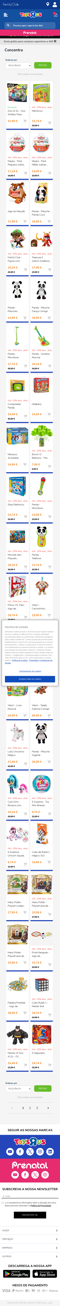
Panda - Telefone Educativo (37, 557)
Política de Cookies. (20, 660)
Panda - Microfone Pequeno (37, 507)
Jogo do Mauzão (16, 211)
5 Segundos (38, 1053)
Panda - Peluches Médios (13, 310)
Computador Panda (14, 405)
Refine (43, 65)
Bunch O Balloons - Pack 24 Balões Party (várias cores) (40, 456)
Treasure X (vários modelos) (41, 259)
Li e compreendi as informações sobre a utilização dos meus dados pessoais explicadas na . (30, 1204)
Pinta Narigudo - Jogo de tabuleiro (41, 955)
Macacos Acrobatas (13, 456)
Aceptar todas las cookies (30, 679)
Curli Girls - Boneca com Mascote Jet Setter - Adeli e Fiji (16, 804)
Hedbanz (37, 404)
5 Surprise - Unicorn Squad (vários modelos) (17, 854)
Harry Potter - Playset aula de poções (16, 955)
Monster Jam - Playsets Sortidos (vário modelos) (16, 557)
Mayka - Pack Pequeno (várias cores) (16, 163)
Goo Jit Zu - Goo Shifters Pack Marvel (16, 113)
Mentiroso (37, 111)
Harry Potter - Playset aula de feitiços (40, 904)
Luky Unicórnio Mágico (16, 753)
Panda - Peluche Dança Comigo (41, 309)
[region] (30, 653)
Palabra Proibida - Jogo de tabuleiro (16, 1005)
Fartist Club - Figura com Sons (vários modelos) (15, 259)
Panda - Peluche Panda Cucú (41, 213)
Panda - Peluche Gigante (41, 753)
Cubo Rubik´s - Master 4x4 (40, 1004)
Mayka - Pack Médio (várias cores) (39, 163)
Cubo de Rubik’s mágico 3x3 (41, 853)
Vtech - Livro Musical (15, 707)
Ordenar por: (11, 60)
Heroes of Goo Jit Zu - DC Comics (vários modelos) (16, 1055)
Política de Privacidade (41, 1205)
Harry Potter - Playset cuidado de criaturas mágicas (16, 904)
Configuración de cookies (30, 671)
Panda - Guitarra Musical (41, 355)
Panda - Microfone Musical (13, 356)
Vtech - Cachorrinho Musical (38, 607)
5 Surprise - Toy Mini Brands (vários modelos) (41, 804)
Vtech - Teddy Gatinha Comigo (40, 707)
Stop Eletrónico (16, 504)
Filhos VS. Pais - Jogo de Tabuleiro (17, 607)
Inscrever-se (30, 1215)
